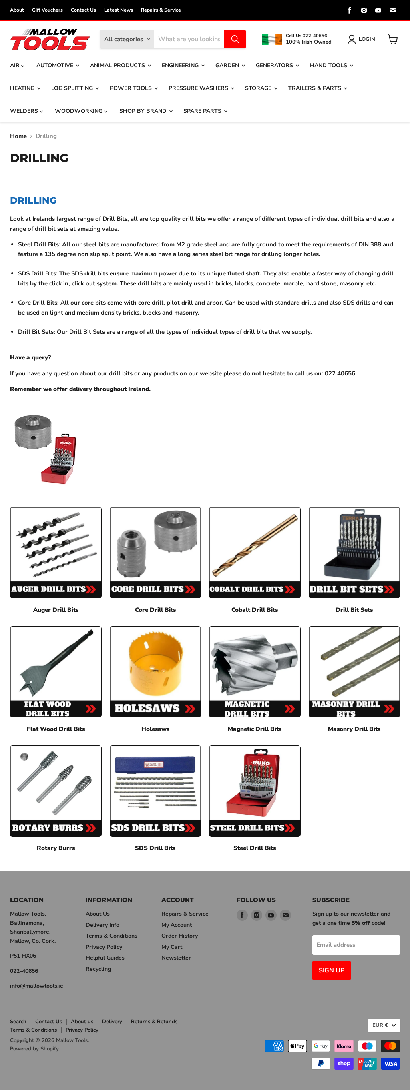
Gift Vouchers (47, 10)
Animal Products (118, 65)
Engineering (181, 65)
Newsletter (176, 958)
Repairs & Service (161, 10)
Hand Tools (329, 65)
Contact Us (83, 10)
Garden (228, 65)
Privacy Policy (104, 947)
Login (367, 39)
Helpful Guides (105, 958)
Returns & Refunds (154, 1021)
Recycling (98, 969)
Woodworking (79, 111)
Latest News (118, 10)
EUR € (380, 1025)
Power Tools (131, 88)
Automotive (55, 65)
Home (18, 136)
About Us (98, 914)
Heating (23, 88)
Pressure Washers (199, 88)
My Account (176, 925)
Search (18, 1021)
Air (15, 65)
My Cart (171, 947)
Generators (275, 65)
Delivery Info (102, 925)
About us (82, 1021)
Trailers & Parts (315, 88)
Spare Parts (203, 111)
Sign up (331, 970)
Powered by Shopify (34, 1048)
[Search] (235, 39)
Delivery (112, 1021)
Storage (259, 88)
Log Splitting (72, 88)
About (17, 10)
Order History (179, 936)
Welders (25, 111)
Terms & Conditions (111, 936)
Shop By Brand (143, 111)
